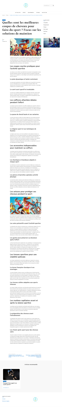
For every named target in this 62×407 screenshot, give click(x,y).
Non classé (46, 29)
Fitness (38, 12)
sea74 (3, 39)
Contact (3, 399)
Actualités (18, 12)
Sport (24, 12)
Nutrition (44, 12)
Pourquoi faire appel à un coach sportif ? (10, 383)
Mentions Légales (5, 401)
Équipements (31, 12)
